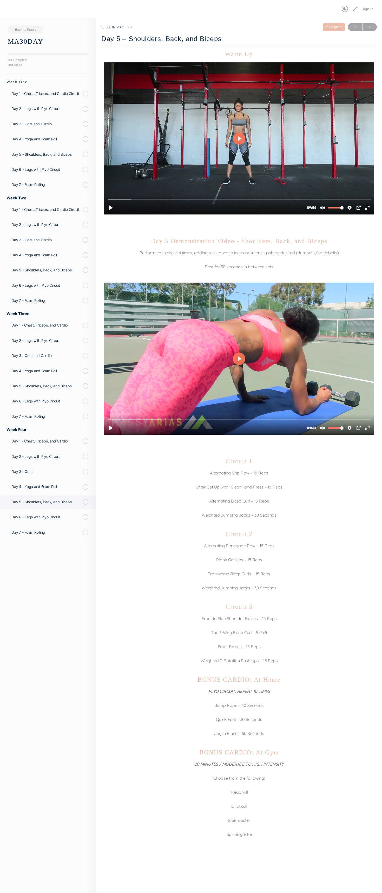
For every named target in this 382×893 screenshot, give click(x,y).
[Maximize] (354, 9)
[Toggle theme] (345, 9)
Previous (355, 27)
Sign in (367, 9)
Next (370, 27)
